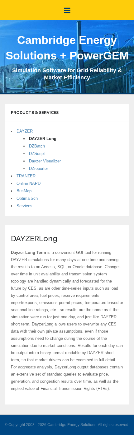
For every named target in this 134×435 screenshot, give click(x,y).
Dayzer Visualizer (45, 161)
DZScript (37, 153)
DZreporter (38, 168)
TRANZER (26, 176)
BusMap (24, 191)
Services (24, 205)
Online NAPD (29, 183)
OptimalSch (27, 198)
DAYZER (25, 131)
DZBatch (37, 146)
